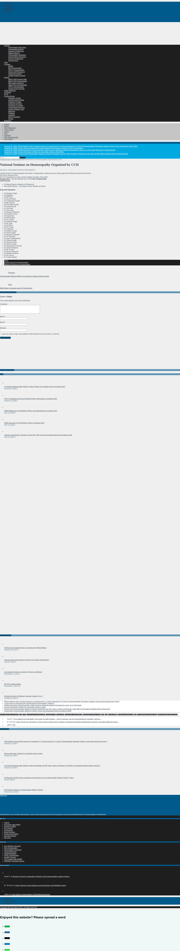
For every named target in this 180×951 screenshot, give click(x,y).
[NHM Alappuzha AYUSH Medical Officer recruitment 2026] (8, 419)
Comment (3, 304)
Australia (11, 115)
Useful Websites (10, 853)
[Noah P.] (6, 873)
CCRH (24, 714)
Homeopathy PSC (51, 714)
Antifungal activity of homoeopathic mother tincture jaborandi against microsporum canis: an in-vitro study (42, 705)
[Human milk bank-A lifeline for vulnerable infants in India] (8, 750)
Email (2, 322)
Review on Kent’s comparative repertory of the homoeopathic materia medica (41, 876)
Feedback (8, 904)
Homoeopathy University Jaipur (92, 714)
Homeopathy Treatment (12, 850)
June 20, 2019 (9, 662)
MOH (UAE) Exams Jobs (17, 79)
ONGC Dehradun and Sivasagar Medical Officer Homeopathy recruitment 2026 (30, 399)
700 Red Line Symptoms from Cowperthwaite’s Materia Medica (25, 648)
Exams (6, 77)
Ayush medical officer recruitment (9, 714)
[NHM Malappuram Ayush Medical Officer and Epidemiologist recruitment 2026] (8, 407)
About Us (7, 898)
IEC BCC (7, 838)
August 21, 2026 (10, 743)
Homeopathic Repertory (17, 55)
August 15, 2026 (10, 767)
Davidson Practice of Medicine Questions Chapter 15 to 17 (23, 696)
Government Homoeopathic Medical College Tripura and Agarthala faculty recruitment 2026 (34, 386)
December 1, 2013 (11, 686)
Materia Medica (14, 53)
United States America (16, 107)
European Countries (15, 106)
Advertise (7, 900)
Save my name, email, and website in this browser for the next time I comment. (30, 334)
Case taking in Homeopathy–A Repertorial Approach (30, 894)
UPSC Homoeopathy (16, 87)
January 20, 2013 (10, 649)
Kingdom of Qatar (14, 102)
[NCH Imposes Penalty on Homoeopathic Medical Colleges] (8, 786)
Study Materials (10, 91)
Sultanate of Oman (15, 104)
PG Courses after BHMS (13, 859)
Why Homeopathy (10, 848)
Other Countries (14, 117)
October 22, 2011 (10, 698)
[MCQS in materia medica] (8, 680)
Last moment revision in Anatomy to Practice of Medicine (23, 672)
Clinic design (9, 130)
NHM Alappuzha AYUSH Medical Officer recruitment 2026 (24, 423)
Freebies (7, 135)
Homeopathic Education (17, 47)
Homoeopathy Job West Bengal (73, 714)
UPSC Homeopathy (11, 855)
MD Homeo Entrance (16, 83)
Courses (7, 64)
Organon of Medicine (16, 51)
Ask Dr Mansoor (10, 902)
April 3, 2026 (9, 779)
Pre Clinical (8, 828)
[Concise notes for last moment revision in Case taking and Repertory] (8, 656)
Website (3, 328)
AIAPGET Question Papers (14, 861)
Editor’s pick (4, 729)
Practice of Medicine (15, 59)
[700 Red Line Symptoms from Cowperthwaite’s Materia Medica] (8, 644)
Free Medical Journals (12, 846)
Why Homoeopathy (11, 137)
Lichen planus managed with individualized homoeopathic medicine (29, 703)
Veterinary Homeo (15, 74)
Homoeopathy (60, 714)
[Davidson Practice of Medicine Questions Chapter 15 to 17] (8, 692)
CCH (6, 261)
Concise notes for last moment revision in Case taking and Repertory (26, 660)
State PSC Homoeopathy (17, 85)
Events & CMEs (10, 826)
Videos (6, 124)
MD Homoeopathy (15, 68)
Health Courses (10, 857)
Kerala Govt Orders (11, 834)
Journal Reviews (10, 852)
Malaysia (11, 111)
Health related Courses (16, 76)
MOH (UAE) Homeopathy (17, 81)
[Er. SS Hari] (6, 882)
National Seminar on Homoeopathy (17, 264)
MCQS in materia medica (12, 684)
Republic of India (14, 98)
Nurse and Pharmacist (16, 72)
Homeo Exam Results (16, 89)
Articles (7, 45)
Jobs (6, 62)
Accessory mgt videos (12, 824)
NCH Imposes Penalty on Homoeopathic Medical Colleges (23, 790)
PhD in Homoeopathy (16, 70)
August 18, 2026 (10, 755)
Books (6, 126)
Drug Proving (13, 61)
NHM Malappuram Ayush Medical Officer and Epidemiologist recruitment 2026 (30, 411)
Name (2, 316)
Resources (8, 6)
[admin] (6, 891)
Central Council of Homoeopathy (16, 262)
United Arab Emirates (16, 100)
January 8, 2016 (6, 170)
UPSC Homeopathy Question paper (167, 714)
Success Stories (10, 836)
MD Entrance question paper (125, 714)
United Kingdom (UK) (16, 109)
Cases (6, 132)
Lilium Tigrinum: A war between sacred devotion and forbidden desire (40, 885)
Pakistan (11, 113)
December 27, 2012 (11, 674)
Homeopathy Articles (16, 49)
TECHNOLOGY (10, 128)
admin (14, 170)
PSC (135, 714)
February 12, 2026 (11, 792)
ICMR (102, 714)
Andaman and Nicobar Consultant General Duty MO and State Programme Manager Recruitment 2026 (38, 435)
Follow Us (8, 10)
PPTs (6, 94)
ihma (106, 714)
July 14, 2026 (9, 413)
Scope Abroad (9, 96)
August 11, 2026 (10, 388)
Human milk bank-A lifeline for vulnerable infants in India (25, 707)
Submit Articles (9, 8)
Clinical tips (8, 830)
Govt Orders (8, 139)
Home (6, 2)
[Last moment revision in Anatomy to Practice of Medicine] (8, 668)
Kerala (10, 119)
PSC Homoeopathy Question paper (147, 714)
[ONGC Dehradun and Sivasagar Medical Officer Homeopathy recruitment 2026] (8, 395)
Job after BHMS (112, 714)
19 (19, 686)
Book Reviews (9, 832)
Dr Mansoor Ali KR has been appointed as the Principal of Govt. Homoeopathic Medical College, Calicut (39, 778)
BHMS (10, 66)
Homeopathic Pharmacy (17, 57)
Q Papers (7, 92)
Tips (5, 133)
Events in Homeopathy (25, 170)
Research (7, 121)
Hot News (7, 4)
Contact (7, 12)
